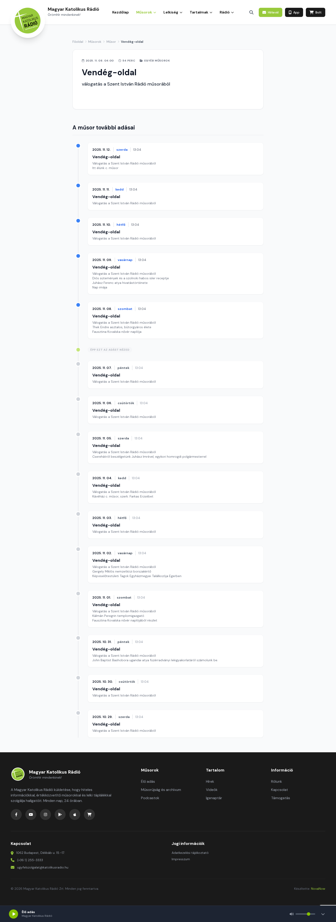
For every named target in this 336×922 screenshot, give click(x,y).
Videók (212, 789)
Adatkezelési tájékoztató (190, 853)
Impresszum (181, 859)
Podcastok (150, 798)
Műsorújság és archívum (161, 789)
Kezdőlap (120, 12)
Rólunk (276, 781)
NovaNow (318, 889)
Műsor (111, 42)
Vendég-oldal (106, 157)
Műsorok (94, 42)
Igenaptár (214, 798)
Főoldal (77, 42)
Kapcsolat (279, 789)
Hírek (210, 781)
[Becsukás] (323, 914)
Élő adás (148, 781)
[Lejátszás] (13, 914)
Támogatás (280, 798)
